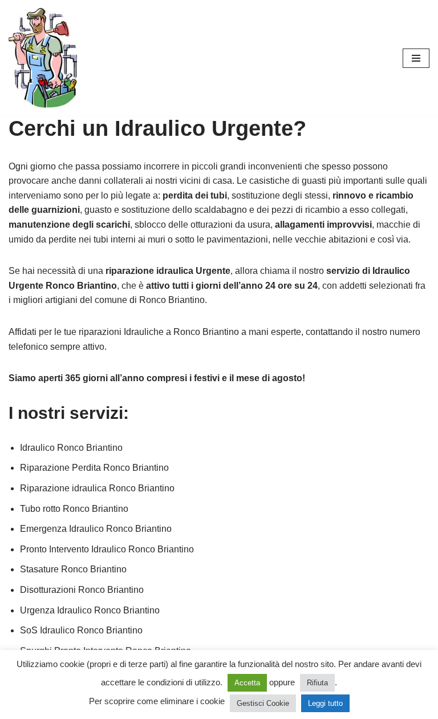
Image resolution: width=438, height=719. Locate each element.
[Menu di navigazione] (416, 58)
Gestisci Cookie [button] (263, 703)
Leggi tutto (325, 703)
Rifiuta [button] (317, 682)
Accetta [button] (247, 682)
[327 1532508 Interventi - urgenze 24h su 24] (43, 58)
